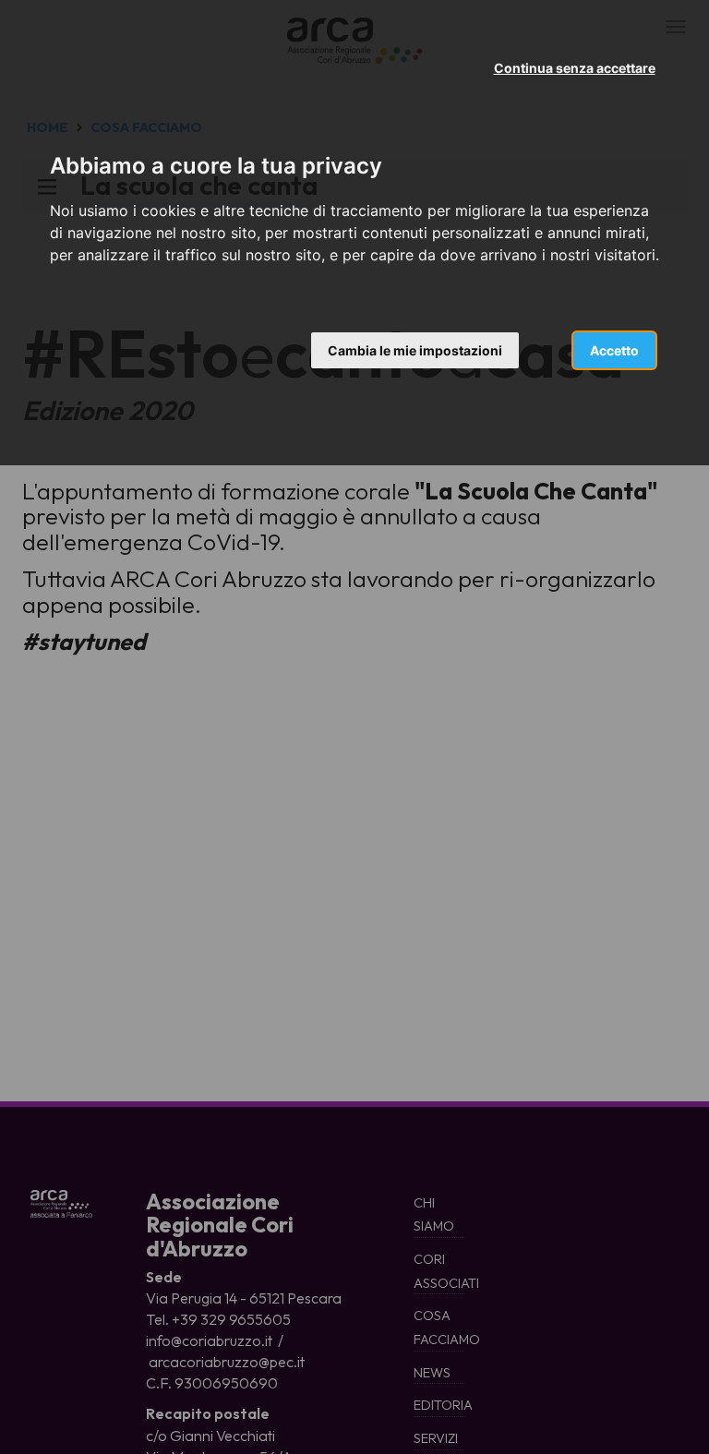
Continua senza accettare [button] (574, 68)
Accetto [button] (614, 350)
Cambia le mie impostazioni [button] (415, 350)
